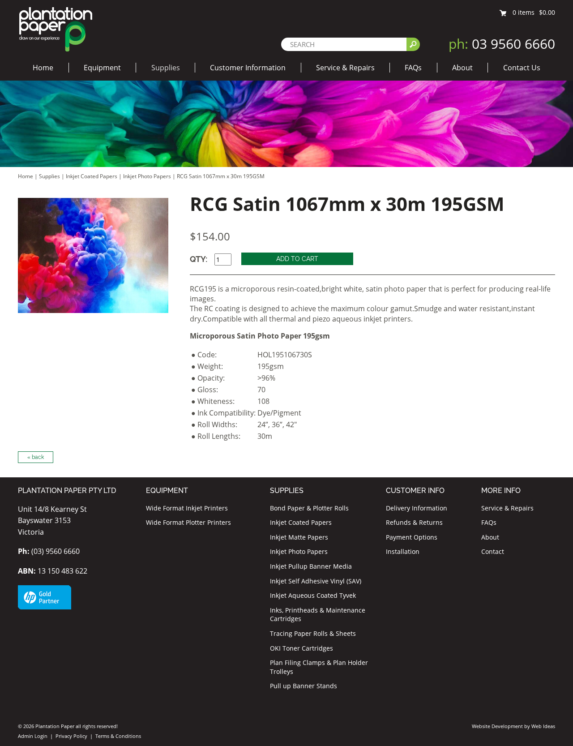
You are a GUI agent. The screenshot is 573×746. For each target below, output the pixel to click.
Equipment (102, 68)
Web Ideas (543, 726)
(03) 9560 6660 (49, 551)
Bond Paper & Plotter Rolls (309, 508)
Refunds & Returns (414, 522)
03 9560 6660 (502, 43)
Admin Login (32, 736)
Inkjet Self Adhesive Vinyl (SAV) (315, 581)
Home (43, 68)
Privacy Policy (71, 736)
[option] (93, 255)
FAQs (413, 68)
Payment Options (411, 537)
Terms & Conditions (118, 736)
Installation (402, 551)
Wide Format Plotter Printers (188, 522)
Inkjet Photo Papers (147, 176)
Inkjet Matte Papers (299, 537)
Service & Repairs (345, 68)
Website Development (497, 726)
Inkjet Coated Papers (91, 176)
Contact (492, 551)
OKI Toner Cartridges (301, 648)
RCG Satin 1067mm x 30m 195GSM (221, 176)
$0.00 (547, 12)
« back (35, 457)
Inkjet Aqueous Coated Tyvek (313, 595)
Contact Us (521, 68)
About (462, 68)
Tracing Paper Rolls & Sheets (313, 633)
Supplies (165, 68)
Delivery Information (416, 508)
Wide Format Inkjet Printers (187, 508)
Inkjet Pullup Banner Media (311, 566)
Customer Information (248, 68)
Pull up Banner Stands (303, 686)
